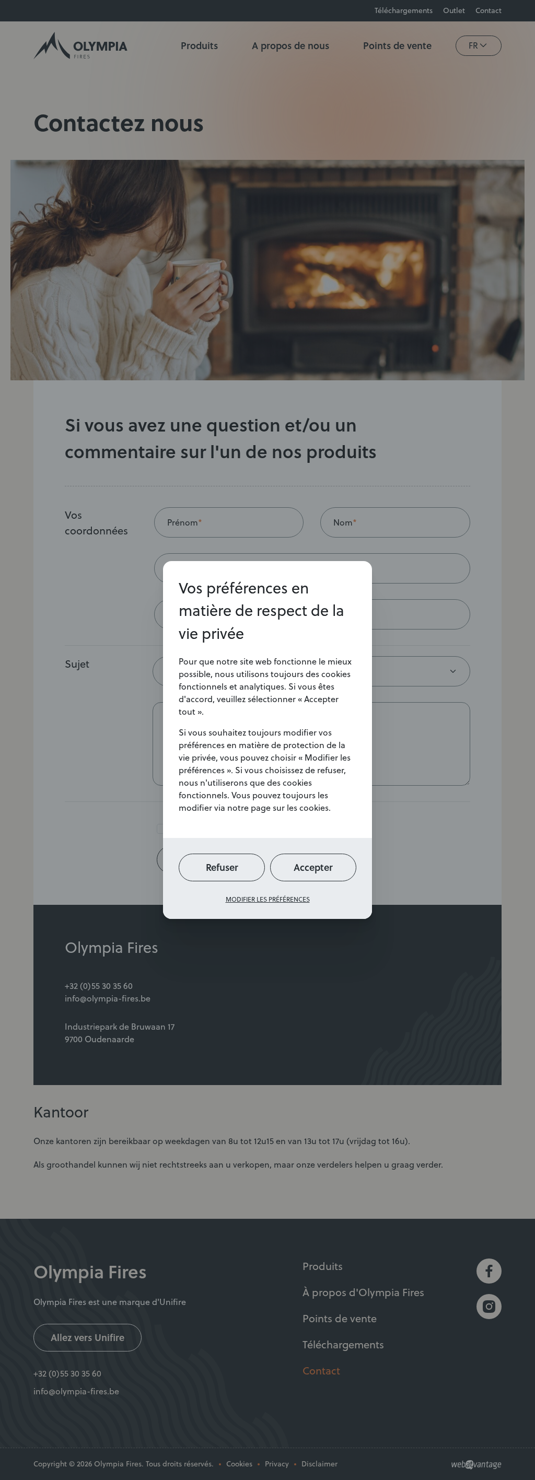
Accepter (313, 867)
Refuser (222, 867)
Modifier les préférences (268, 899)
